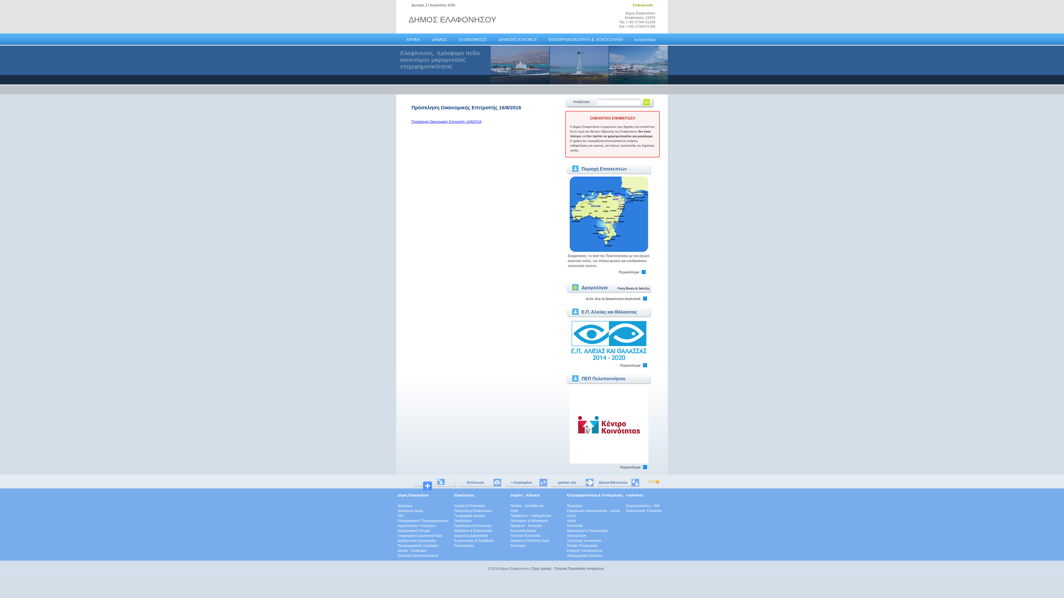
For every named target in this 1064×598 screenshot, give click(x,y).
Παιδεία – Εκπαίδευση (526, 506)
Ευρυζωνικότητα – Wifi (642, 506)
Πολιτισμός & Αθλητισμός (529, 521)
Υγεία (514, 511)
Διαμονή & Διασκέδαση (471, 536)
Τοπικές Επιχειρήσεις (582, 546)
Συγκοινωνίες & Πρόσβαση (474, 541)
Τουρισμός (575, 506)
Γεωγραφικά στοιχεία (469, 516)
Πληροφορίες (464, 546)
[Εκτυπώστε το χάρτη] (609, 251)
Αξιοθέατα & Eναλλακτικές (473, 531)
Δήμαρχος (405, 506)
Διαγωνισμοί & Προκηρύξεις (587, 531)
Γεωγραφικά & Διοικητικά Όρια (420, 536)
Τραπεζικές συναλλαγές (584, 541)
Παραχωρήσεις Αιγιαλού (585, 556)
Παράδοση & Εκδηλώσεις (473, 526)
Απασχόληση (576, 536)
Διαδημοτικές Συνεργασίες (417, 541)
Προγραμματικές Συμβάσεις (418, 546)
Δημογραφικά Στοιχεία (414, 531)
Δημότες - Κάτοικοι (524, 495)
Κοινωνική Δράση (523, 531)
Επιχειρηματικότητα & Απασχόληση (595, 495)
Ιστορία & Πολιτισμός (469, 506)
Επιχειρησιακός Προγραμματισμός (423, 521)
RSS (651, 482)
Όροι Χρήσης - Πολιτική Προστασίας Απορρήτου (568, 569)
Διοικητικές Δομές (411, 511)
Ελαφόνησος (464, 495)
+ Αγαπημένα (521, 483)
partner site (567, 483)
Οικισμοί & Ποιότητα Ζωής (529, 541)
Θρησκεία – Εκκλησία (526, 526)
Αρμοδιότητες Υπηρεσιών (417, 526)
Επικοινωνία (643, 5)
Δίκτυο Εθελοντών (613, 483)
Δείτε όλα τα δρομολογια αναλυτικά (613, 299)
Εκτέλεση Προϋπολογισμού (418, 556)
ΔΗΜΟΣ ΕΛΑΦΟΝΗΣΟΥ (452, 19)
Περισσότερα (629, 272)
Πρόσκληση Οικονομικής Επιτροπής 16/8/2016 (446, 122)
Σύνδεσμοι (518, 546)
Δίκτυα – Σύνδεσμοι (412, 551)
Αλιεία (571, 521)
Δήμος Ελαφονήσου (413, 495)
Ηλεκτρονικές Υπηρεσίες (644, 511)
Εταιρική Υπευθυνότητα (584, 551)
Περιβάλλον (463, 521)
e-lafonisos (634, 495)
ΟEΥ (401, 516)
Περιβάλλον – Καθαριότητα (530, 516)
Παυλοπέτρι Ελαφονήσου (473, 511)
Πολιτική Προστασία (525, 536)
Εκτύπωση (475, 483)
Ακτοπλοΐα (575, 526)
